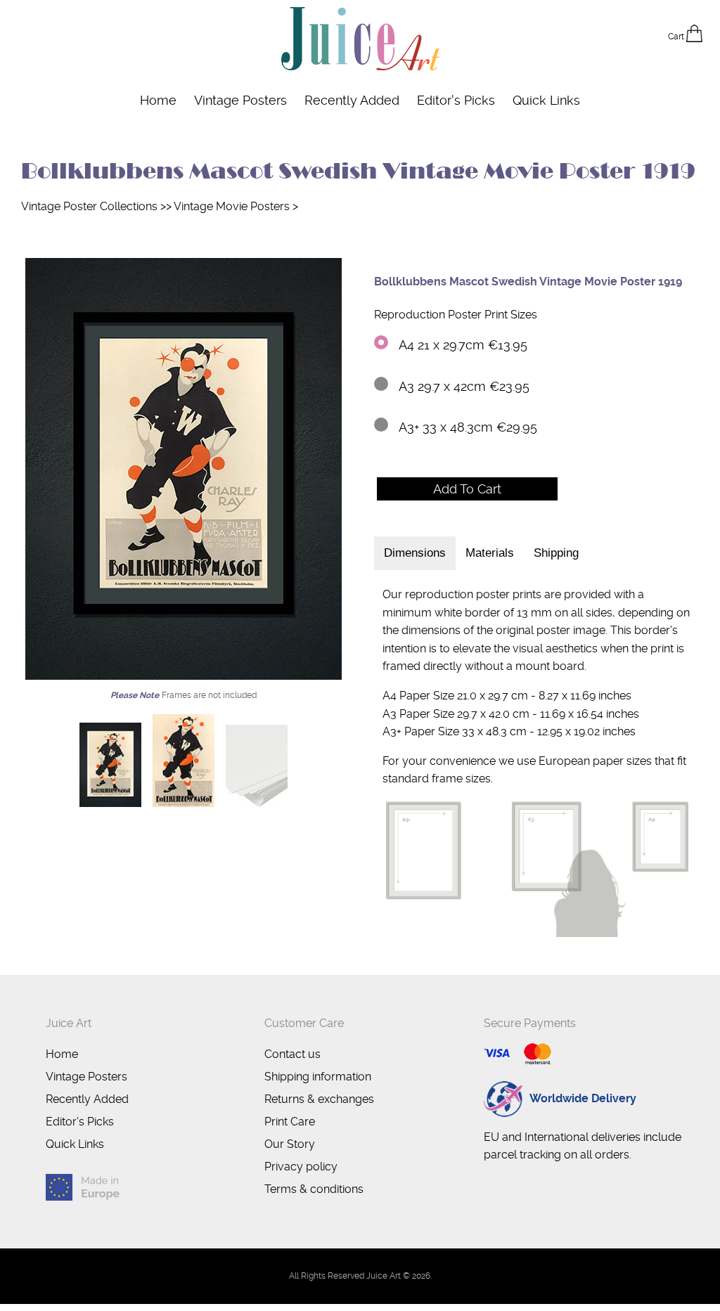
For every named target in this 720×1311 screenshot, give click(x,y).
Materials (489, 553)
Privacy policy (301, 1166)
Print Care (289, 1121)
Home (158, 100)
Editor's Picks (456, 100)
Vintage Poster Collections (89, 206)
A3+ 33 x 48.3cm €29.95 (468, 427)
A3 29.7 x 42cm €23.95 (464, 386)
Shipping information (317, 1076)
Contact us (292, 1054)
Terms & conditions (314, 1189)
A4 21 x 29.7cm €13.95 (463, 344)
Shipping (556, 553)
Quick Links (546, 100)
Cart (677, 36)
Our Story (289, 1144)
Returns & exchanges (319, 1099)
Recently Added (351, 100)
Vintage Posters (240, 100)
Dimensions (415, 553)
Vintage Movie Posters (232, 206)
